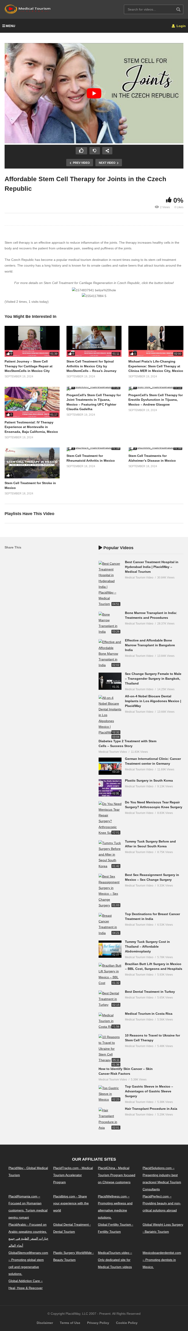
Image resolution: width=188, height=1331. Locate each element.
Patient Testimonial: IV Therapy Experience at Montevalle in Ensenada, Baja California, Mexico (31, 427)
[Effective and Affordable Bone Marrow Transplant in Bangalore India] (110, 653)
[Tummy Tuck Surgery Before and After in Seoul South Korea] (110, 854)
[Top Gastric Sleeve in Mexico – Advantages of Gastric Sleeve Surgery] (110, 1094)
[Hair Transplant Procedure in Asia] (110, 1119)
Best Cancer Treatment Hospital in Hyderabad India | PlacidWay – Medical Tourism (151, 566)
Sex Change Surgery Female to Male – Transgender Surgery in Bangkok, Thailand (153, 678)
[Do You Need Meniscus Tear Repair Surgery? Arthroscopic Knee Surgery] (110, 818)
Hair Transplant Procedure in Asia (151, 1108)
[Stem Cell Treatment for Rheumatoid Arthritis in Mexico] (94, 449)
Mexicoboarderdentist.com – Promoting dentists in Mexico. (162, 1260)
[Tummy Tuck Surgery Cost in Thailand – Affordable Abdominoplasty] (110, 949)
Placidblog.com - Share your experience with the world (71, 1203)
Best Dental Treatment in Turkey (150, 991)
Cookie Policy (127, 1323)
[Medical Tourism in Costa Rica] (110, 1021)
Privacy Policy (98, 1323)
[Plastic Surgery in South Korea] (110, 787)
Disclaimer (45, 1323)
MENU (10, 26)
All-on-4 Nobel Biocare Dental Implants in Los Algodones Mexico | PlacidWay (153, 701)
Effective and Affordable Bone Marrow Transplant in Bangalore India (150, 645)
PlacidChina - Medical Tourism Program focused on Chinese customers (116, 1175)
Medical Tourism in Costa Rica (148, 1013)
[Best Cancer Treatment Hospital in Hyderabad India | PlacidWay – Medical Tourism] (110, 584)
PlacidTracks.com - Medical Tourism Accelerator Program (73, 1175)
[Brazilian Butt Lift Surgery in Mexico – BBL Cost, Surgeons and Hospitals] (110, 974)
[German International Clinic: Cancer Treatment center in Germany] (110, 766)
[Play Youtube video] (94, 93)
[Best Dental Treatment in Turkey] (110, 999)
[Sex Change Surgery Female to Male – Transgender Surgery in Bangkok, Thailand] (110, 681)
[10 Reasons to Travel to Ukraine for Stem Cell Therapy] (110, 1048)
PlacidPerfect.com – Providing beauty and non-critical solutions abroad (162, 1203)
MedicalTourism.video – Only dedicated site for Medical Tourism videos (115, 1260)
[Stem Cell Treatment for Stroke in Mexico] (32, 462)
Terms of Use (70, 1323)
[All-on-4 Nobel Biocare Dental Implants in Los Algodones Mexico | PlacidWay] (110, 715)
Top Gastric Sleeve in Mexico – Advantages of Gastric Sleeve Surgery (149, 1091)
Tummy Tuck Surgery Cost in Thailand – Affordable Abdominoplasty (147, 946)
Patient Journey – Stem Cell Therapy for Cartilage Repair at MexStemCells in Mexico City (29, 366)
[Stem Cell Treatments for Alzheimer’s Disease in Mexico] (155, 449)
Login (181, 26)
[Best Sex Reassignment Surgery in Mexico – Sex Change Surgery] (110, 891)
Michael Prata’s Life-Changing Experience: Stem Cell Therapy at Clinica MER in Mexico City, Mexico (155, 366)
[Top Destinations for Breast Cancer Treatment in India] (110, 924)
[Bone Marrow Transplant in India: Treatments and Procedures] (110, 623)
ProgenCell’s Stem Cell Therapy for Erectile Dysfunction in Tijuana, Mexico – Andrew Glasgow (155, 399)
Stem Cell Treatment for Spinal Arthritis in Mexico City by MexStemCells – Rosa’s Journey (91, 366)
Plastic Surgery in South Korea (149, 780)
